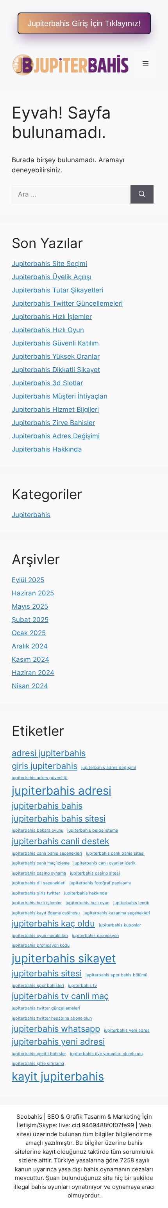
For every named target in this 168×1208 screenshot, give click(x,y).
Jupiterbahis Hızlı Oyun (48, 330)
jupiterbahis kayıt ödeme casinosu (46, 913)
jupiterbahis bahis (47, 806)
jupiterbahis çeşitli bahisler (39, 1053)
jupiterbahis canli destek (60, 841)
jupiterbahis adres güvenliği (40, 777)
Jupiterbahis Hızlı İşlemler (52, 317)
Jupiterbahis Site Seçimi (49, 263)
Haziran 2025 (33, 593)
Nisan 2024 (30, 686)
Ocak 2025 (29, 633)
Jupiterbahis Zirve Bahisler (53, 423)
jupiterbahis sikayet (64, 958)
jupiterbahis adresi (61, 790)
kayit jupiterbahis (58, 1076)
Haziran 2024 (33, 673)
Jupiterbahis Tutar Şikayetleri (57, 290)
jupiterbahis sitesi (47, 973)
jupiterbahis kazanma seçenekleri (117, 913)
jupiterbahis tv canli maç (60, 996)
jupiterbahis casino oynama (39, 873)
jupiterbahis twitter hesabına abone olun (52, 1018)
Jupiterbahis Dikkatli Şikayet (56, 370)
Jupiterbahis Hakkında (47, 449)
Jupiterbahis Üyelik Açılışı (51, 277)
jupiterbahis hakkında (85, 893)
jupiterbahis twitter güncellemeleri (46, 1008)
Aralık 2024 (30, 646)
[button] (84, 23)
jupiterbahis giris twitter (36, 893)
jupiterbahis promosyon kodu (41, 945)
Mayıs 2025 (30, 606)
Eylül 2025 (28, 580)
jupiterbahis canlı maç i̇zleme (41, 863)
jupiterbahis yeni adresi (58, 1041)
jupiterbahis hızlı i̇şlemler (37, 902)
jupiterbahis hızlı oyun (87, 902)
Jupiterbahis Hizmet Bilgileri (55, 409)
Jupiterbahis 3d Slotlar (47, 383)
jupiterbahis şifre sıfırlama (38, 1063)
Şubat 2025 (30, 619)
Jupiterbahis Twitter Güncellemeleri (67, 303)
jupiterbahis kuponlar (120, 925)
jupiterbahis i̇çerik (131, 902)
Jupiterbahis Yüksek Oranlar (56, 356)
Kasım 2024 (30, 659)
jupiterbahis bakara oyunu (37, 830)
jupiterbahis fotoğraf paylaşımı (100, 883)
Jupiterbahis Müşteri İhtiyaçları (59, 396)
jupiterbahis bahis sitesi (58, 818)
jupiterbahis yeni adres (127, 1030)
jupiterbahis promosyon (95, 935)
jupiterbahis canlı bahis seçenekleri (47, 853)
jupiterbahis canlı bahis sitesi (115, 853)
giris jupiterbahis (44, 766)
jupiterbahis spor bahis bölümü (116, 975)
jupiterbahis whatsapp (56, 1029)
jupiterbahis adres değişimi (108, 767)
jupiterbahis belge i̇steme (92, 830)
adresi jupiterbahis (49, 753)
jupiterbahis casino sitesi (95, 873)
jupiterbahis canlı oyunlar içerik (104, 863)
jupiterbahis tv (82, 985)
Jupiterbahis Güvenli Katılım (55, 343)
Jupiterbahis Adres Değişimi (56, 436)
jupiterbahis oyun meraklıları (40, 935)
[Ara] (142, 194)
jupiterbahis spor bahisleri (38, 985)
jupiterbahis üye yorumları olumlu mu (106, 1053)
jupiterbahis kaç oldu (53, 923)
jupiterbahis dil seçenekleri (39, 883)
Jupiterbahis (31, 515)
